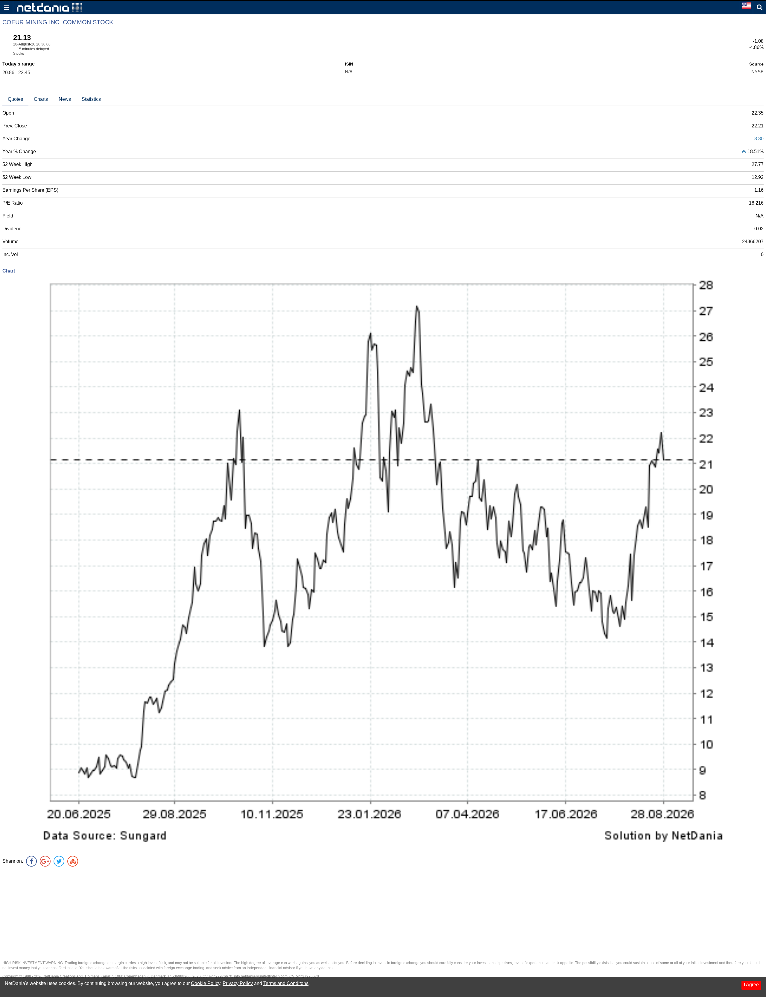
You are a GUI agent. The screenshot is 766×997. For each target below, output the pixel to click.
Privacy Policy (238, 983)
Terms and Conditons (285, 983)
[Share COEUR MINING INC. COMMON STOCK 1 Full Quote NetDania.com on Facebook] (31, 861)
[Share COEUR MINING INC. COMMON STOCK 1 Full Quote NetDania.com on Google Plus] (45, 861)
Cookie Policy (205, 983)
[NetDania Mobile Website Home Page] (49, 7)
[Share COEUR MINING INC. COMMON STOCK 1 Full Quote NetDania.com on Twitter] (59, 861)
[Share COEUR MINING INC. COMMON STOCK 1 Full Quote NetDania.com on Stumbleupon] (72, 861)
